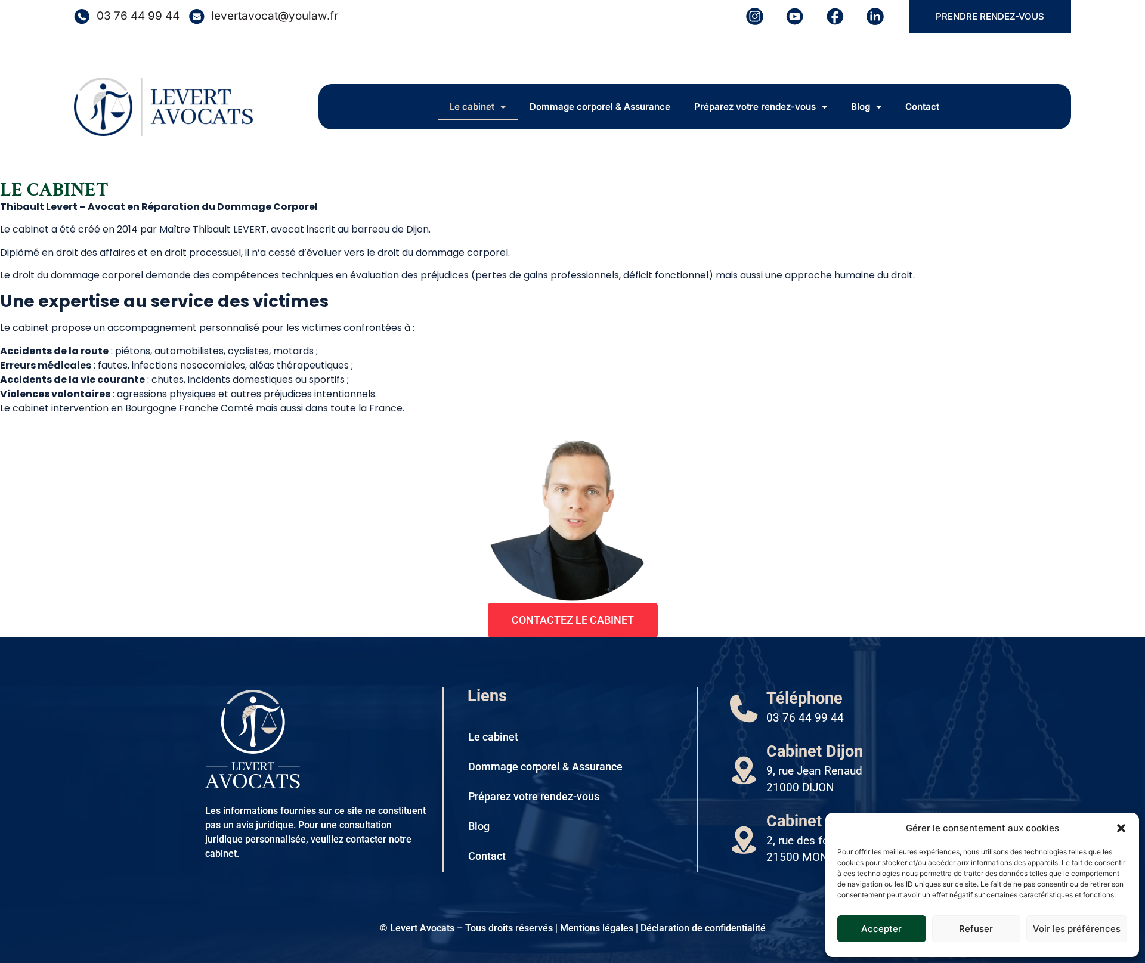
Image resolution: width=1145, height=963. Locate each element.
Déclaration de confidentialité (703, 928)
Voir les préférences (1077, 928)
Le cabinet (472, 106)
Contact (922, 106)
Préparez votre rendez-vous (755, 106)
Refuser (976, 928)
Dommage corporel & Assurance (600, 106)
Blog (860, 106)
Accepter (881, 928)
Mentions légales (596, 928)
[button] (1121, 828)
